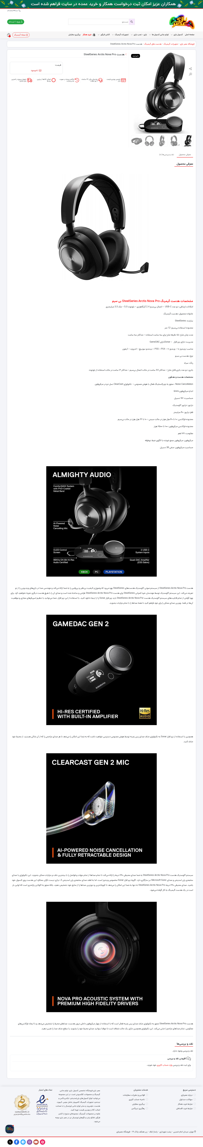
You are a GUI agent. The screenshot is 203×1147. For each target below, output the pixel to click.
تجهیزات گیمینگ (171, 44)
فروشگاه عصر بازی (187, 44)
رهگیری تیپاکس (138, 1108)
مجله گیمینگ (20, 34)
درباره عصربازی (187, 1095)
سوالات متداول (186, 1099)
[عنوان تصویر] (101, 4)
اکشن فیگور (105, 34)
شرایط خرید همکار (185, 1104)
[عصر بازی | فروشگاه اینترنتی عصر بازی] (182, 22)
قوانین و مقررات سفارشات (134, 1095)
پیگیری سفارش (74, 34)
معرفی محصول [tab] (185, 154)
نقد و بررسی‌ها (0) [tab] (166, 154)
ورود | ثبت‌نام (14, 21)
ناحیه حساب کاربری (137, 1099)
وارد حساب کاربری (164, 1065)
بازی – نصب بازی (140, 34)
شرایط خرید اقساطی (184, 1108)
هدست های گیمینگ (153, 44)
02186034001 (13, 10)
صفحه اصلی (189, 34)
